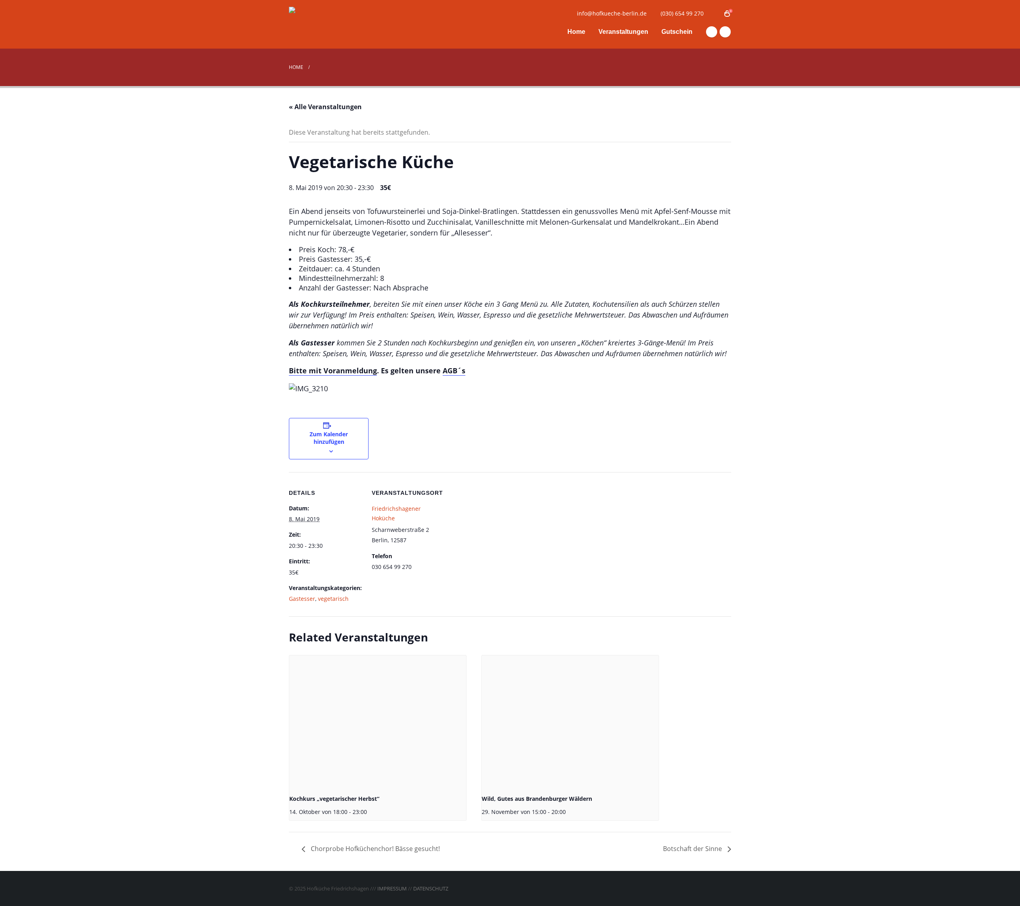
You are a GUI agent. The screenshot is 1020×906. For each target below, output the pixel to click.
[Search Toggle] (715, 13)
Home (576, 31)
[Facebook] (711, 31)
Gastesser (302, 598)
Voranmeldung (350, 370)
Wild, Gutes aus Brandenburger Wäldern (537, 798)
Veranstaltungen (623, 31)
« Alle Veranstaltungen (325, 106)
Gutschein (676, 31)
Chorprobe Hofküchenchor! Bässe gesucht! (374, 848)
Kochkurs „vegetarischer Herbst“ (334, 798)
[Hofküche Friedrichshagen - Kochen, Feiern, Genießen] (338, 24)
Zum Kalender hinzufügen (329, 437)
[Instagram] (725, 31)
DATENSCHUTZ (430, 888)
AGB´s (454, 370)
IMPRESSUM (392, 888)
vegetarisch (333, 598)
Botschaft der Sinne (693, 848)
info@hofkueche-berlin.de (612, 13)
